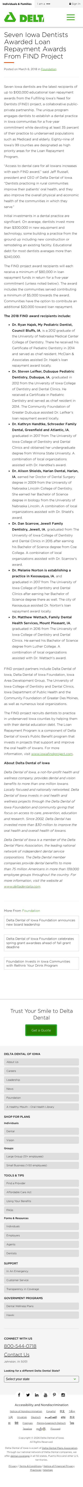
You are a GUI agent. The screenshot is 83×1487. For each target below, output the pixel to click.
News (9, 1089)
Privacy (13, 1466)
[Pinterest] (54, 1395)
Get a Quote (41, 1030)
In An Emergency (17, 1271)
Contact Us (16, 1354)
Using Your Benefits (18, 1201)
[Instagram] (63, 1395)
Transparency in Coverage (22, 1289)
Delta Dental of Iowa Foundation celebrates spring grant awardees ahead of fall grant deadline (40, 943)
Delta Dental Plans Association (59, 1447)
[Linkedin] (36, 1395)
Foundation (48, 69)
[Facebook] (19, 1395)
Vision (10, 1140)
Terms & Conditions (30, 1466)
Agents (10, 1244)
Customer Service (17, 1280)
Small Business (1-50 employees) (26, 1165)
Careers (11, 1071)
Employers (13, 1235)
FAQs (9, 1210)
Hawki (10, 1315)
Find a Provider (15, 1183)
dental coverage (20, 1455)
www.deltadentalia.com (22, 886)
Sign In (75, 3)
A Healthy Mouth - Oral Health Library (30, 1107)
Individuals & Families (17, 4)
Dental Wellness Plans (19, 1306)
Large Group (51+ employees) (25, 1156)
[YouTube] (45, 1395)
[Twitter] (28, 1395)
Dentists (11, 1253)
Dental (10, 1131)
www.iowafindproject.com (52, 754)
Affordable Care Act (18, 1192)
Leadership (13, 1080)
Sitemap (48, 1469)
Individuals (13, 1226)
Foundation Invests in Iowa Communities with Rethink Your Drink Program (38, 963)
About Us (12, 1062)
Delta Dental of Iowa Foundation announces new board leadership (40, 922)
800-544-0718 (20, 1346)
